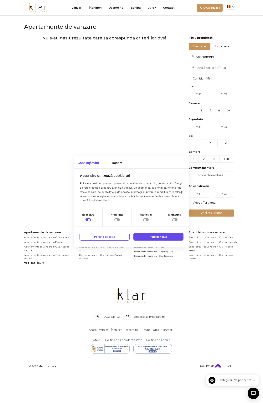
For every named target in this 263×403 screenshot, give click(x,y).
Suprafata (196, 119)
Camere (194, 103)
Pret (192, 86)
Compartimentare (201, 167)
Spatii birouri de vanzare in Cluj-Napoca (211, 237)
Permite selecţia (104, 236)
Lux (227, 159)
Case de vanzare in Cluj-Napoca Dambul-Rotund (102, 248)
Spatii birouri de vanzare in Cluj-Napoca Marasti (211, 248)
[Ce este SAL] (110, 349)
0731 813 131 (112, 317)
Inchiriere (222, 46)
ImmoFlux (227, 366)
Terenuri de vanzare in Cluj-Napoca (153, 251)
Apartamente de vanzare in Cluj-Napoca (46, 237)
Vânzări (77, 7)
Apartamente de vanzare (42, 232)
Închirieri (95, 7)
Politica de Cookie (158, 340)
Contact (169, 7)
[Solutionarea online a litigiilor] (152, 349)
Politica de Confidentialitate (123, 340)
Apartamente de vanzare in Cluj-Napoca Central (46, 248)
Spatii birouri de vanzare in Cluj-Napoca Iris (213, 242)
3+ (226, 143)
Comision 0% (201, 78)
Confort (194, 151)
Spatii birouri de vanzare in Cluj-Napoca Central (211, 256)
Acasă (93, 330)
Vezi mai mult (34, 263)
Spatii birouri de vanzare (207, 232)
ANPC (97, 340)
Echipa (136, 7)
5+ (228, 110)
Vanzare (199, 46)
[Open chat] (253, 393)
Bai (191, 135)
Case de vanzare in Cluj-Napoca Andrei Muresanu (100, 256)
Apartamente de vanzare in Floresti (43, 242)
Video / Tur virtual (204, 202)
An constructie (199, 185)
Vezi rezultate (211, 213)
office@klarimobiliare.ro (149, 317)
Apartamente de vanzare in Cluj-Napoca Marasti (46, 256)
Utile (150, 7)
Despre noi (116, 7)
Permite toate (158, 236)
